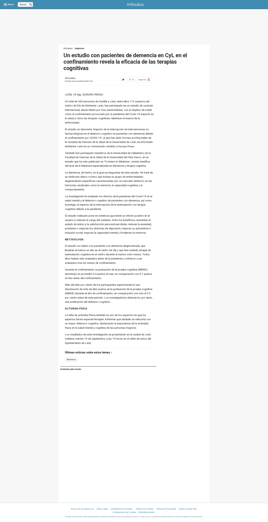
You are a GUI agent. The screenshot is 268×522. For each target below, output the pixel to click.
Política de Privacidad (166, 508)
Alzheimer (71, 359)
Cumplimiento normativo (121, 508)
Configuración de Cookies (124, 512)
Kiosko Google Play (188, 508)
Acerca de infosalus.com (82, 508)
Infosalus (70, 78)
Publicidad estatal (146, 512)
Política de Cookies (144, 508)
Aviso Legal (102, 508)
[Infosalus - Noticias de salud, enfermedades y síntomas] (135, 4)
